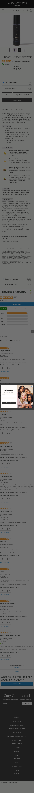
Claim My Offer (8, 402)
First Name (3, 394)
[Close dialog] (32, 386)
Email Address (4, 398)
